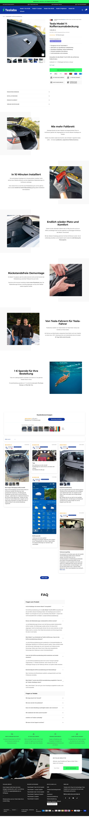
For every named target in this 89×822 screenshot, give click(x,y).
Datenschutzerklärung (52, 796)
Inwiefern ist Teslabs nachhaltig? (34, 717)
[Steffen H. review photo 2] (61, 484)
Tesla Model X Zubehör (33, 799)
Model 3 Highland (61, 8)
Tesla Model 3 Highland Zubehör (35, 794)
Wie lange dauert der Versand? (33, 698)
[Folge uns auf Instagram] (69, 798)
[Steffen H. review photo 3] (65, 484)
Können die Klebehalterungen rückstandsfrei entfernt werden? (41, 621)
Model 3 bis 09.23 (49, 8)
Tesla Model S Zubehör (33, 796)
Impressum (49, 794)
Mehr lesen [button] (62, 569)
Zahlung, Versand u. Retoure (54, 801)
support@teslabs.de (52, 743)
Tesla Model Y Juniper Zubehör (35, 789)
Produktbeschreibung (13, 91)
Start (4, 16)
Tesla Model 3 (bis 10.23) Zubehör (35, 792)
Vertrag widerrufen (52, 803)
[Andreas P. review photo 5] (17, 484)
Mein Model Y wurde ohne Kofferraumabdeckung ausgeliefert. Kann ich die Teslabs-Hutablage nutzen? (44, 681)
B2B (48, 787)
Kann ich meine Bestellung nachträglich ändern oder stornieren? (42, 707)
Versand (59, 32)
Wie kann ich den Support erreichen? (35, 722)
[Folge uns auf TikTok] (77, 798)
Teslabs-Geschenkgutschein (54, 789)
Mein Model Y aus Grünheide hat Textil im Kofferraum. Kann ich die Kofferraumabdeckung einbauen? (42, 638)
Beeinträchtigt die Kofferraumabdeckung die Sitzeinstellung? (41, 669)
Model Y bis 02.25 (25, 8)
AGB (48, 792)
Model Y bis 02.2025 (55, 41)
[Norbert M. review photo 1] (44, 508)
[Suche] (82, 10)
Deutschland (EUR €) (6, 810)
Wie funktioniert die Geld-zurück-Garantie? (36, 712)
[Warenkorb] (85, 10)
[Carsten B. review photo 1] (72, 534)
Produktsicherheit (12, 100)
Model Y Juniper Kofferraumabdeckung (48, 615)
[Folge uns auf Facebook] (65, 798)
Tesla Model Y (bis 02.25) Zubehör (35, 787)
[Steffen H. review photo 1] (72, 466)
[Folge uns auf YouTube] (73, 798)
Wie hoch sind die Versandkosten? (34, 703)
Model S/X (71, 8)
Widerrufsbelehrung (52, 799)
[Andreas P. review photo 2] (6, 484)
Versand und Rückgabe (13, 104)
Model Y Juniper (37, 8)
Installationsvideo (12, 96)
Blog (8, 801)
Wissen (22, 11)
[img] (8, 445)
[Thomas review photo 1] (44, 455)
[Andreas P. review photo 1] (17, 466)
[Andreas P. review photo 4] (14, 484)
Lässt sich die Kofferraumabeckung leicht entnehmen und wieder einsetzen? (42, 656)
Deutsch (14, 809)
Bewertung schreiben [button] (56, 419)
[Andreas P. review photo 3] (10, 484)
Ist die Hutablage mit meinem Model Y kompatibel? (38, 606)
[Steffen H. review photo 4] (68, 484)
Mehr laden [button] (44, 577)
